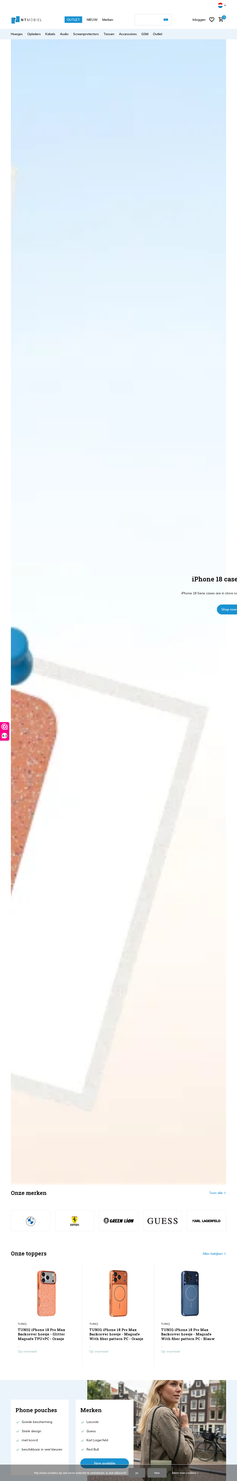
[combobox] (153, 19)
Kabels (50, 34)
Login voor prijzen (46, 1361)
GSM (144, 34)
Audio (64, 34)
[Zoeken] (165, 19)
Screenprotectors (86, 34)
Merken (107, 20)
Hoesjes (17, 34)
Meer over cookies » (185, 1473)
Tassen (108, 34)
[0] (219, 20)
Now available (104, 1463)
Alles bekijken (213, 1254)
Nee (157, 1473)
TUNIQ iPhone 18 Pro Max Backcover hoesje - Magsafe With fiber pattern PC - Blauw (188, 1334)
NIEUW (92, 20)
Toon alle (216, 1193)
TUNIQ (22, 1323)
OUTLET (73, 20)
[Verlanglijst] (211, 19)
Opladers (34, 34)
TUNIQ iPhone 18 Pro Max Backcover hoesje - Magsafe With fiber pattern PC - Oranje (116, 1334)
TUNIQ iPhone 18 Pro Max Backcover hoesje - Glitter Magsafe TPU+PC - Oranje (41, 1334)
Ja (136, 1473)
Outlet (157, 34)
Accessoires (128, 34)
